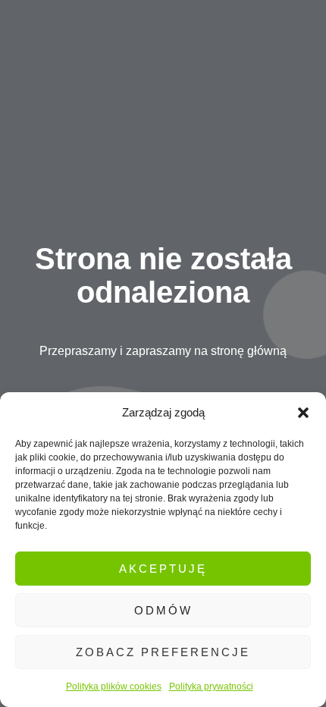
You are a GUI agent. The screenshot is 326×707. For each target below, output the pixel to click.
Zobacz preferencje (163, 652)
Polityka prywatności (211, 686)
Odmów (163, 610)
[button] (303, 412)
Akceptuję (163, 568)
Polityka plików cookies (113, 686)
